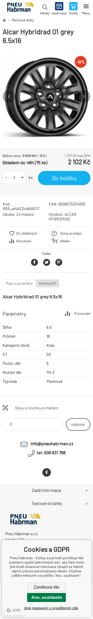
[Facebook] (46, 472)
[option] (46, 96)
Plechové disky (23, 20)
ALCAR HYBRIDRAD (62, 216)
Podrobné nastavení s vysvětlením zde (46, 608)
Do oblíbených (26, 233)
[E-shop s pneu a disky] (4, 20)
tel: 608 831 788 (51, 452)
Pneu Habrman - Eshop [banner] (20, 9)
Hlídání (65, 241)
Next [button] (84, 96)
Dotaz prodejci (71, 233)
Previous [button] (9, 96)
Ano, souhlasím (46, 597)
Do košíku (64, 177)
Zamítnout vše (46, 587)
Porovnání (23, 241)
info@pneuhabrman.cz (51, 443)
